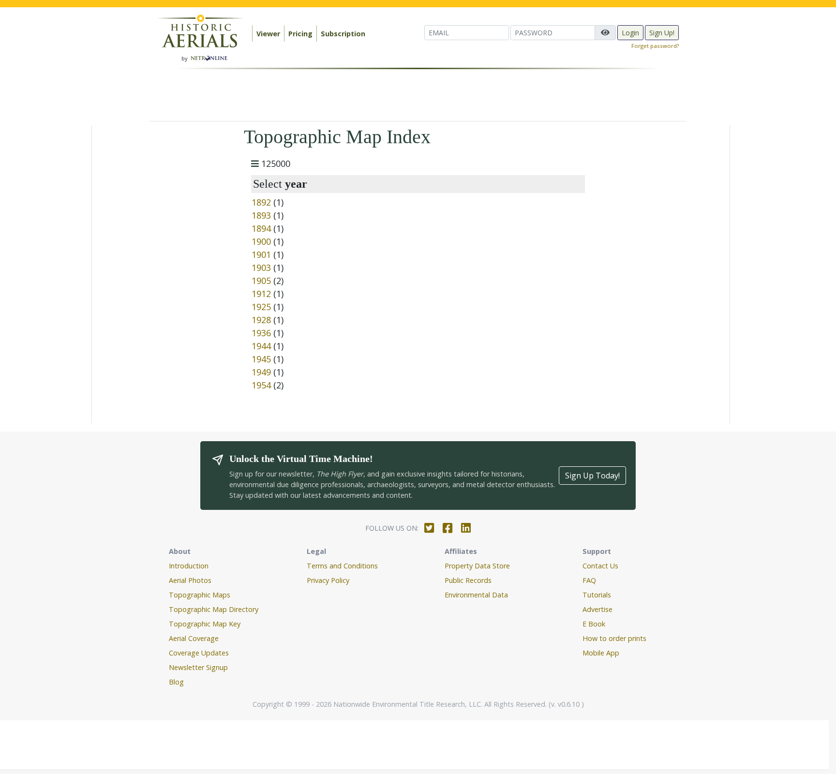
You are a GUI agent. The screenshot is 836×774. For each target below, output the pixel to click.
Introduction (189, 565)
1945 (261, 359)
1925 (261, 307)
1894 (261, 228)
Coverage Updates (199, 652)
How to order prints (614, 638)
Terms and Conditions (342, 565)
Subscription (343, 33)
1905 (261, 280)
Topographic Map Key (204, 623)
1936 (261, 333)
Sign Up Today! (592, 475)
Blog (176, 681)
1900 (261, 241)
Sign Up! (661, 32)
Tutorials (596, 594)
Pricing (300, 33)
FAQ (589, 580)
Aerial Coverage (194, 638)
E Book (593, 623)
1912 (261, 293)
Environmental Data (476, 594)
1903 (261, 267)
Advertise (597, 609)
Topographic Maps (199, 594)
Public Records (468, 580)
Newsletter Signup (198, 667)
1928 (261, 320)
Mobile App (600, 652)
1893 (261, 215)
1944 (261, 346)
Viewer (268, 33)
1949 (261, 372)
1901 (261, 254)
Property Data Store (477, 565)
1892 (261, 202)
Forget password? (655, 45)
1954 (261, 385)
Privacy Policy (328, 580)
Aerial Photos (190, 580)
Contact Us (600, 565)
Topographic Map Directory (213, 609)
